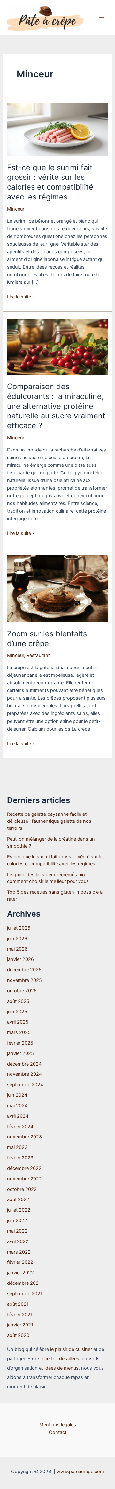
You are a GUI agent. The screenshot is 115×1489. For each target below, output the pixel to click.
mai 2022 (17, 1231)
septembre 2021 (24, 1294)
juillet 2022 (18, 1210)
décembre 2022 (24, 1168)
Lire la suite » (21, 297)
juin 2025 (17, 1012)
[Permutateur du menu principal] (102, 17)
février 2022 (20, 1262)
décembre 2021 (24, 1283)
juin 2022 (17, 1220)
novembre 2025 (24, 980)
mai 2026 (17, 949)
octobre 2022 (22, 1189)
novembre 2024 (24, 1074)
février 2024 (20, 1126)
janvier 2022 (20, 1273)
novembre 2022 (24, 1179)
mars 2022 (19, 1252)
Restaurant (38, 655)
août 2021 (18, 1304)
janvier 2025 (20, 1053)
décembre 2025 (24, 970)
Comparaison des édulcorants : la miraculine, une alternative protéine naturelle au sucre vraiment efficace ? (56, 406)
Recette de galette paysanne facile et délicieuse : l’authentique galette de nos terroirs (49, 821)
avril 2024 (17, 1116)
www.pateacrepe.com (80, 1471)
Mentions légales (57, 1425)
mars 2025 (19, 1032)
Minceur (15, 209)
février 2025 (20, 1043)
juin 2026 (17, 938)
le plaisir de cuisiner (71, 1349)
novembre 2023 (24, 1137)
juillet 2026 (18, 928)
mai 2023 (17, 1147)
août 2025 (18, 1001)
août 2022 (18, 1199)
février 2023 (20, 1158)
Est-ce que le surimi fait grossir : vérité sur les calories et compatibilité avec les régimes (50, 182)
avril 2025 (17, 1022)
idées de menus (61, 1368)
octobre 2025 (22, 991)
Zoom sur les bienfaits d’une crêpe (47, 638)
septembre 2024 (25, 1084)
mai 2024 (17, 1105)
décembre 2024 (24, 1064)
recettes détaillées (59, 1358)
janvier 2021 (20, 1325)
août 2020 (18, 1335)
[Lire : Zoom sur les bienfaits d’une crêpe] (57, 588)
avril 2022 (17, 1241)
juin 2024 (17, 1095)
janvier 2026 (20, 959)
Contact (57, 1432)
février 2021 (20, 1315)
